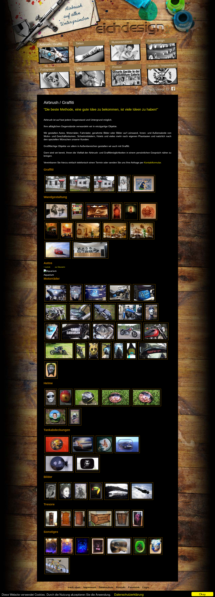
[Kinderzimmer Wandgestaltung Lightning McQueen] (58, 257)
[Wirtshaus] (88, 238)
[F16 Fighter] (142, 498)
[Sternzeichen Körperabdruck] (155, 554)
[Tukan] (95, 498)
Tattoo (79, 43)
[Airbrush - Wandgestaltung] (90, 257)
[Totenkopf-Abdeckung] (103, 339)
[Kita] (77, 219)
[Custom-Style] (130, 320)
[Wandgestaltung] (57, 219)
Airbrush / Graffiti (50, 44)
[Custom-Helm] (86, 405)
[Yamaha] (129, 339)
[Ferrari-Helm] (65, 405)
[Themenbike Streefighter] (59, 358)
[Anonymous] (88, 471)
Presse (117, 67)
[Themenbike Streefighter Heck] (131, 358)
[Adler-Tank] (151, 320)
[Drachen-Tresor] (137, 526)
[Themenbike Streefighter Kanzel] (81, 358)
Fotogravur (47, 69)
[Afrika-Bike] (57, 573)
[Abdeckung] (118, 554)
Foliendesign (156, 41)
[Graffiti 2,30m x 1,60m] (144, 191)
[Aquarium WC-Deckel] (140, 554)
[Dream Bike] (56, 300)
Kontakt (120, 587)
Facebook (134, 587)
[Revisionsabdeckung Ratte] (97, 554)
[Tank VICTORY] (51, 377)
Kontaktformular (152, 162)
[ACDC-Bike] (120, 300)
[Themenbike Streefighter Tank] (106, 358)
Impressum (89, 587)
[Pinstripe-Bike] (56, 320)
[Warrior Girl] (57, 452)
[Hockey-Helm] (74, 424)
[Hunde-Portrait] (80, 498)
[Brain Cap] (115, 405)
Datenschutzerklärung (129, 594)
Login (145, 587)
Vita (79, 68)
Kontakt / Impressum (162, 65)
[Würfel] (59, 471)
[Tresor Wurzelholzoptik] (66, 526)
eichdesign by (161, 89)
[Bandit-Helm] (51, 405)
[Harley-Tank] (75, 339)
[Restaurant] (116, 219)
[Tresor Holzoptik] (51, 526)
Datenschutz (106, 587)
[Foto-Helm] (55, 424)
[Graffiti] (56, 191)
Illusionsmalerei (121, 42)
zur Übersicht (60, 267)
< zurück (47, 267)
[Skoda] (127, 452)
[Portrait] (51, 498)
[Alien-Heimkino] (51, 554)
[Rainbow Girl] (83, 452)
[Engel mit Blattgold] (104, 452)
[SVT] (116, 498)
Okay (202, 594)
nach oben (74, 587)
